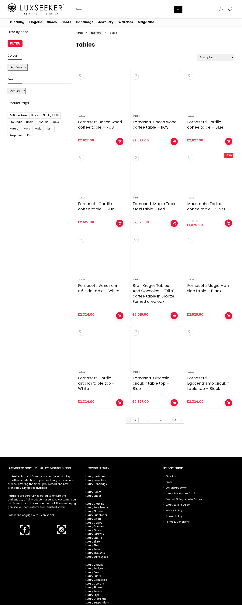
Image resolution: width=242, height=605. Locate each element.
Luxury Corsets (94, 583)
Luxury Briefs (93, 576)
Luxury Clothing (94, 504)
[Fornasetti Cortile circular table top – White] (100, 350)
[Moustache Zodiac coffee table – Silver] (209, 176)
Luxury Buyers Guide (178, 505)
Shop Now (119, 141)
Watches (125, 22)
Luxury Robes (93, 591)
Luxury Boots (93, 492)
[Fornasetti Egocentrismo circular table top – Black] (209, 350)
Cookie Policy (174, 516)
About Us (171, 476)
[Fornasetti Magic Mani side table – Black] (209, 258)
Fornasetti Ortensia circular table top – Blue (151, 383)
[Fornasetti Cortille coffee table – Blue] (209, 94)
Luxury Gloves (93, 530)
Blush (29, 122)
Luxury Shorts (93, 538)
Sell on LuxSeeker (176, 487)
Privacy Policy (174, 510)
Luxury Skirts (93, 541)
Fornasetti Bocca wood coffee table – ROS (100, 124)
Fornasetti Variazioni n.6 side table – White (98, 288)
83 (167, 420)
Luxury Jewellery (95, 480)
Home (80, 33)
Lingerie (35, 22)
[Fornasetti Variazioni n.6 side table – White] (100, 258)
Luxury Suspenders (97, 602)
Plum (49, 128)
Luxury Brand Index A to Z (180, 493)
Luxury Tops (92, 549)
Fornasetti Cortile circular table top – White (96, 383)
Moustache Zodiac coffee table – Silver (206, 206)
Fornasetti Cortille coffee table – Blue (205, 124)
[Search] (178, 9)
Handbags (84, 22)
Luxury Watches (95, 476)
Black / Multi (51, 115)
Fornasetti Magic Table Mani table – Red (155, 206)
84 (174, 420)
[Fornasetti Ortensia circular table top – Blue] (155, 350)
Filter (15, 43)
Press (169, 482)
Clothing (17, 22)
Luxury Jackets (94, 534)
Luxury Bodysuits (95, 568)
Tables (81, 115)
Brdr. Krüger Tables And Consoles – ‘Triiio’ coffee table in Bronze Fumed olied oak (153, 293)
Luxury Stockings (95, 599)
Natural (14, 128)
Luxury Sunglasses (96, 557)
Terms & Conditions (178, 522)
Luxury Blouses (94, 511)
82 (160, 420)
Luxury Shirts (93, 545)
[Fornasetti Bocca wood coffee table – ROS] (100, 94)
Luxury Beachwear (96, 507)
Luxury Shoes (93, 496)
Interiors (96, 33)
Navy (27, 128)
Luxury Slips (92, 595)
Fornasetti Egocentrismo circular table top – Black (208, 383)
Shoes (52, 22)
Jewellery (105, 22)
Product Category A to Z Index (184, 499)
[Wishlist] (230, 9)
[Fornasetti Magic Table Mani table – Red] (155, 176)
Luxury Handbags (96, 484)
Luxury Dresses (94, 526)
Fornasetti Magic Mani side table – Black (208, 288)
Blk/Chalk (16, 122)
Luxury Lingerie (94, 565)
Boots (66, 22)
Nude (38, 128)
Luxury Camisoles (96, 580)
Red (29, 135)
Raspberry (16, 135)
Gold (56, 122)
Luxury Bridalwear (96, 515)
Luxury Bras (92, 572)
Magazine (146, 22)
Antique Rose (18, 115)
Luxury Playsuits (95, 587)
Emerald (43, 122)
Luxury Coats (93, 519)
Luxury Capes (93, 523)
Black (34, 115)
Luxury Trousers (95, 553)
